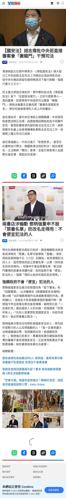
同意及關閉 (53, 490)
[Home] (14, 3)
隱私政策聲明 (8, 477)
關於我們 (6, 472)
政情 (5, 241)
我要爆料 (37, 477)
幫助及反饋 (38, 472)
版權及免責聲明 (40, 466)
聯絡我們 (6, 466)
